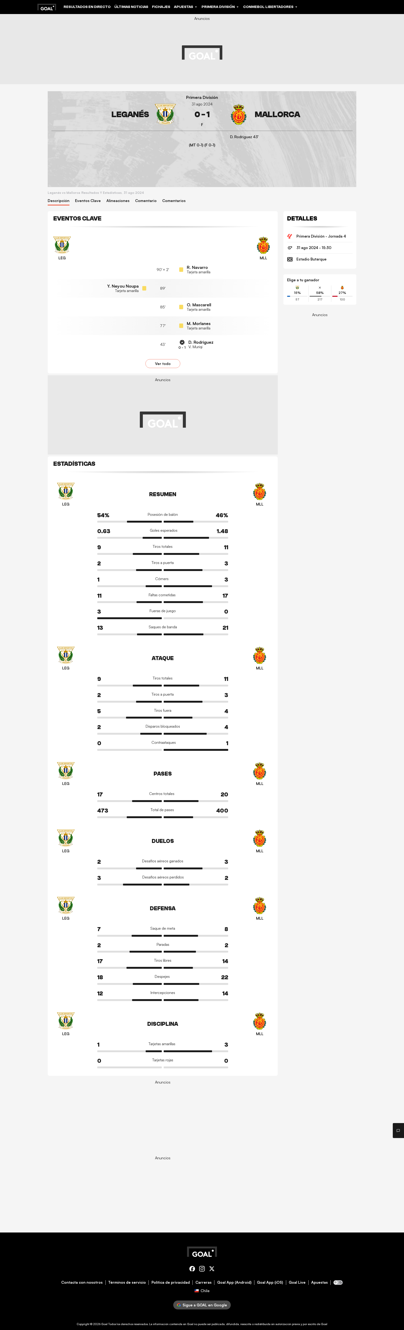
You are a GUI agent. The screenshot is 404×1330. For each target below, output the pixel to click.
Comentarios (174, 201)
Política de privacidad (171, 1282)
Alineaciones (118, 201)
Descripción (58, 201)
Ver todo (163, 363)
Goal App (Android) (234, 1282)
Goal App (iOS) (270, 1282)
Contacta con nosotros (82, 1282)
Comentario (146, 201)
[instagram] (202, 1269)
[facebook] (192, 1269)
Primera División (202, 97)
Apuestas (319, 1282)
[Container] (113, 114)
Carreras (203, 1282)
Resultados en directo (87, 7)
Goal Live (297, 1282)
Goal (104, 1324)
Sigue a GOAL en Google (205, 1305)
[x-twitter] (212, 1269)
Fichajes (161, 7)
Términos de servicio (127, 1282)
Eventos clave (88, 201)
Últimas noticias (131, 7)
